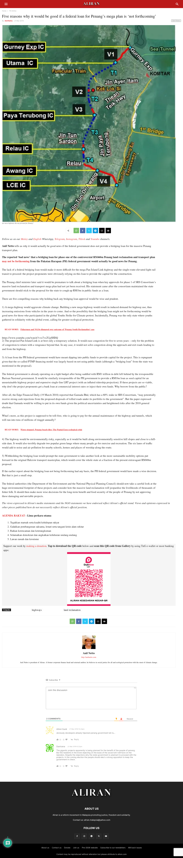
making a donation (36, 546)
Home (4, 11)
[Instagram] (84, 836)
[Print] (108, 230)
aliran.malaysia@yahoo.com (97, 820)
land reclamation (72, 610)
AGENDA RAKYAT (13, 515)
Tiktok (81, 239)
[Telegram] (95, 230)
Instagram (71, 239)
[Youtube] (106, 836)
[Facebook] (82, 230)
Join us (76, 847)
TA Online (12, 11)
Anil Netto (8, 21)
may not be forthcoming (15, 261)
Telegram (60, 239)
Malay (24, 239)
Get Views (176, 21)
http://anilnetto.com (88, 657)
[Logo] (91, 800)
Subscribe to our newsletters (112, 847)
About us (45, 847)
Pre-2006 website (90, 847)
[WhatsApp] (76, 230)
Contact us (56, 847)
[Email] (102, 230)
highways (37, 610)
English (37, 239)
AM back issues (135, 847)
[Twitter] (89, 230)
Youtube (95, 239)
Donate (67, 847)
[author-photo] (89, 648)
